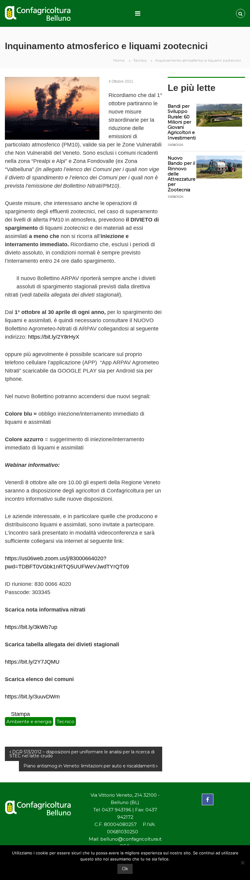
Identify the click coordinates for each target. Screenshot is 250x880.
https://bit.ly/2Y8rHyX (53, 337)
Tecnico (140, 60)
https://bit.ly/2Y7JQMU (32, 662)
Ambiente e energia (29, 721)
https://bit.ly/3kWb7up (31, 627)
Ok (125, 868)
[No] (242, 863)
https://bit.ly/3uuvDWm (32, 697)
